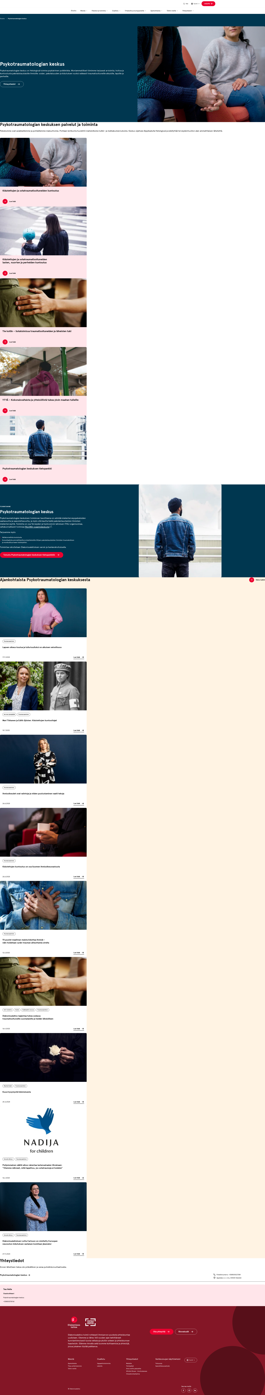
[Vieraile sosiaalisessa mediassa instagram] (189, 1390)
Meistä (71, 1359)
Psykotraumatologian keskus (13, 1275)
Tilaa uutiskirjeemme (75, 1366)
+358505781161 (8, 1301)
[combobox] (195, 3)
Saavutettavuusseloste (162, 1366)
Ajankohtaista (72, 1363)
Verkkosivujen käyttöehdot (167, 1359)
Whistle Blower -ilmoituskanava (136, 1371)
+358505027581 (235, 1275)
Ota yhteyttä (159, 1331)
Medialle (129, 1363)
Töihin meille (72, 1369)
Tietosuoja (158, 1363)
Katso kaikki (260, 580)
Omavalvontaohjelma (133, 1374)
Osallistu (101, 1359)
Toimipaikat (130, 1366)
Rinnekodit (183, 1331)
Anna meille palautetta (133, 1369)
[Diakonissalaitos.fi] (58, 3)
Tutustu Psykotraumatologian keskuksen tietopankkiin (29, 555)
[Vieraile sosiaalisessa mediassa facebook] (183, 1390)
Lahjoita (207, 4)
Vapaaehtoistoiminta (103, 1363)
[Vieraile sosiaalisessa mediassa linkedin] (195, 1390)
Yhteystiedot (9, 84)
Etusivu (73, 11)
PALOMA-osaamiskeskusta (37, 527)
